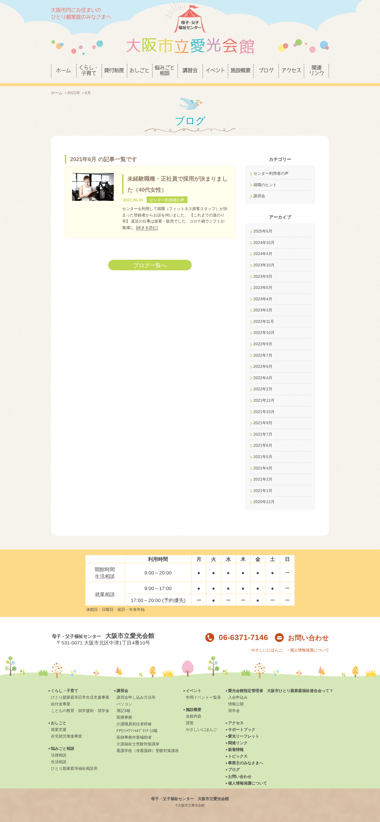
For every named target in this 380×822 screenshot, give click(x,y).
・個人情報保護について (307, 650)
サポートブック (241, 729)
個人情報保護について (247, 783)
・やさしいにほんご (264, 650)
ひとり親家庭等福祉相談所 (74, 768)
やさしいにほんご (201, 729)
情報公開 (236, 704)
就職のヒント (265, 185)
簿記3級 (123, 710)
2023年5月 (262, 287)
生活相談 (58, 761)
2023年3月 (262, 310)
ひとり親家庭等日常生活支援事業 (80, 697)
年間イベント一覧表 (203, 697)
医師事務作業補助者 (134, 737)
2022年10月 (264, 332)
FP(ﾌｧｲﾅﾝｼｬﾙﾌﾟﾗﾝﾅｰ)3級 (137, 730)
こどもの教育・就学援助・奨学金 (80, 710)
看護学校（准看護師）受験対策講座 (148, 750)
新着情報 (236, 749)
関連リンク (238, 743)
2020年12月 (264, 501)
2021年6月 (262, 445)
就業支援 (58, 729)
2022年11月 (263, 321)
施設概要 (193, 709)
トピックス (238, 756)
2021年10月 (264, 411)
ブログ (234, 769)
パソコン (124, 704)
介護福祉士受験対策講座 (138, 744)
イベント (193, 690)
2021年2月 (262, 479)
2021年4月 (262, 468)
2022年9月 (262, 344)
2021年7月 (262, 434)
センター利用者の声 (270, 173)
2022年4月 (262, 378)
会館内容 (193, 716)
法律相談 (58, 755)
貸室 (190, 723)
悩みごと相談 (62, 748)
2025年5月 (262, 231)
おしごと (58, 723)
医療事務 (124, 717)
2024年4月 (262, 253)
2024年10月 (264, 242)
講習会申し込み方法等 (136, 697)
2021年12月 (264, 400)
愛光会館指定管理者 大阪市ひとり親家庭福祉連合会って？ (280, 690)
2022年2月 (262, 389)
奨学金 (234, 710)
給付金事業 (60, 704)
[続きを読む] (147, 227)
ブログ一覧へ (150, 265)
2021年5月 (262, 456)
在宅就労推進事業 (66, 736)
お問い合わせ (308, 637)
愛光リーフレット (243, 736)
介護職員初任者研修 (134, 724)
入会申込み (238, 697)
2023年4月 (262, 299)
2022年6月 (262, 366)
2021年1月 (262, 490)
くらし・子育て (64, 690)
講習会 (259, 196)
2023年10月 (264, 265)
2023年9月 (262, 276)
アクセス (236, 723)
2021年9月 (262, 423)
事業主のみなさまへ (245, 763)
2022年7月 (262, 355)
